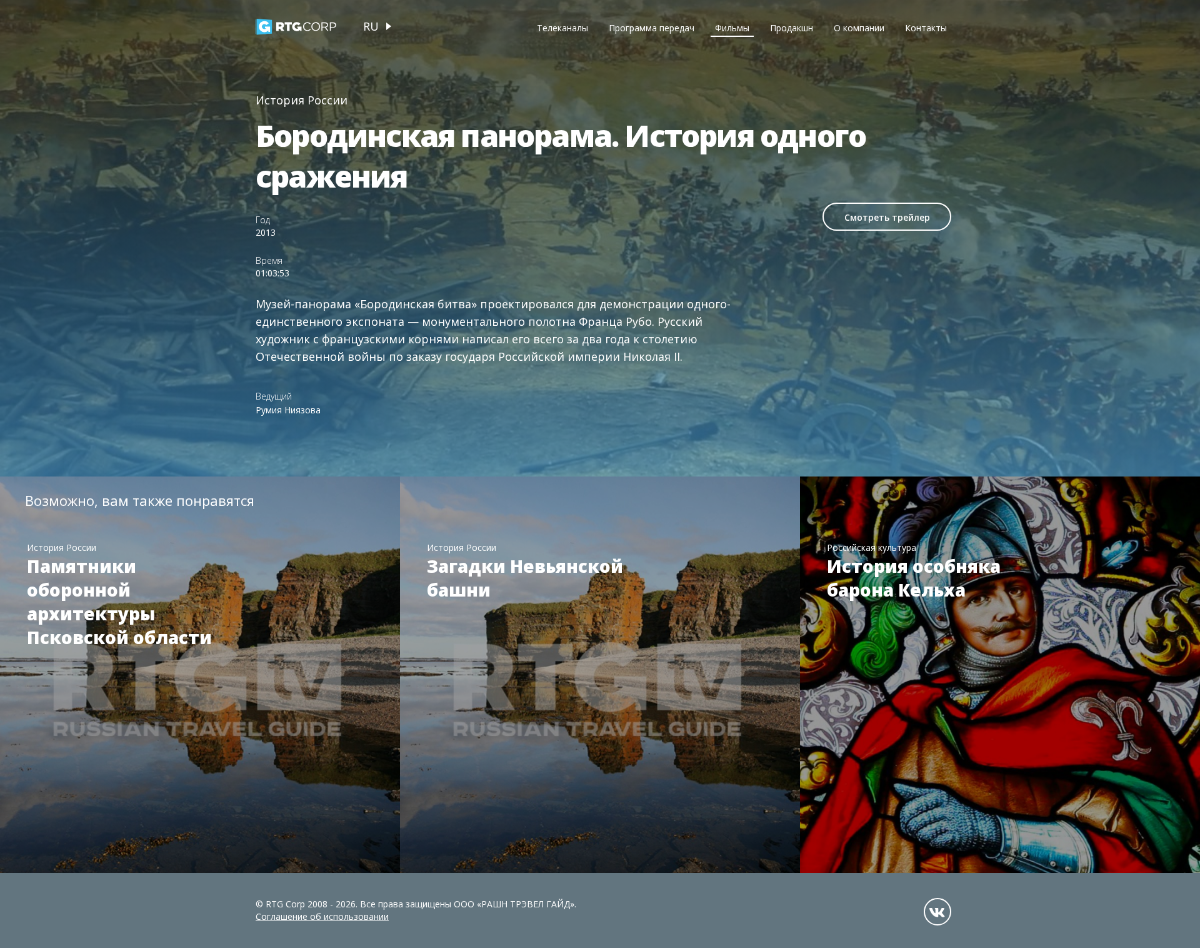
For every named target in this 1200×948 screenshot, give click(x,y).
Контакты (926, 28)
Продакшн (791, 28)
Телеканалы (562, 28)
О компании (859, 28)
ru (371, 26)
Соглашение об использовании (322, 916)
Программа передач (651, 28)
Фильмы (732, 28)
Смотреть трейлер (887, 217)
